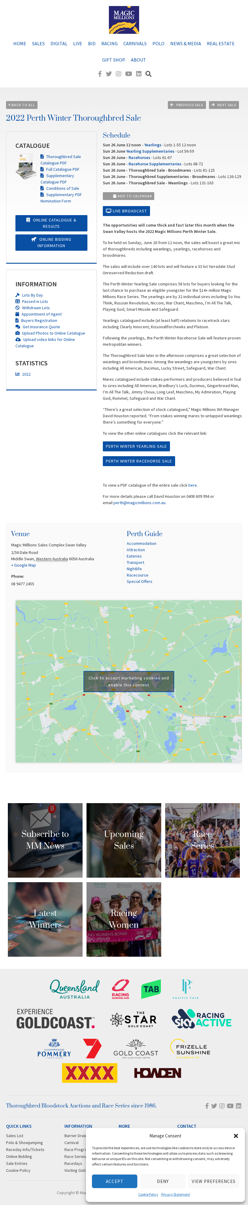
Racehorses (139, 157)
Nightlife (134, 568)
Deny (163, 1181)
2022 (26, 374)
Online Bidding (19, 1156)
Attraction (136, 549)
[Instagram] (118, 73)
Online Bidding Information (54, 242)
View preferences (214, 1181)
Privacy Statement (175, 1194)
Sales (38, 43)
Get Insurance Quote (41, 326)
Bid (92, 43)
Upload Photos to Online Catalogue (53, 333)
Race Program (77, 1149)
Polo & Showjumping (24, 1142)
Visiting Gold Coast (81, 1170)
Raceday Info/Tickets (25, 1149)
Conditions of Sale (62, 188)
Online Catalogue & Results (54, 223)
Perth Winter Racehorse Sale (139, 461)
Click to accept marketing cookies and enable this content (129, 681)
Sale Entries (17, 1163)
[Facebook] (99, 73)
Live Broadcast (129, 211)
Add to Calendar (134, 196)
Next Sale (227, 105)
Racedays (73, 1163)
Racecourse (137, 575)
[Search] (148, 73)
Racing (109, 43)
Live (77, 43)
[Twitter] (108, 73)
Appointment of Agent (41, 314)
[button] (236, 1136)
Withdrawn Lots (35, 307)
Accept (114, 1181)
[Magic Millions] (124, 30)
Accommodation (141, 543)
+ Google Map (23, 565)
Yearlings (153, 145)
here (192, 485)
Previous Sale (190, 105)
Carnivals (135, 43)
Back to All (23, 105)
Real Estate (221, 43)
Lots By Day (32, 295)
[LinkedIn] (139, 73)
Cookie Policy (148, 1194)
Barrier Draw (75, 1135)
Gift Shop (113, 60)
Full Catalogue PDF (62, 169)
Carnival (71, 1142)
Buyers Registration (38, 320)
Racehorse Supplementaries (155, 164)
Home (19, 43)
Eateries (134, 556)
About (138, 60)
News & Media (185, 43)
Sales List (14, 1135)
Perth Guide (144, 534)
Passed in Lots (34, 301)
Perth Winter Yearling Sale (136, 446)
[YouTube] (129, 73)
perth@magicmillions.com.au (139, 502)
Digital (59, 43)
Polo (158, 43)
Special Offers (139, 581)
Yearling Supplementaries (150, 151)
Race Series (75, 1156)
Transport (135, 562)
